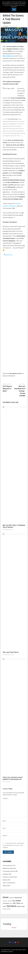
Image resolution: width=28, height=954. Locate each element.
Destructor (18, 897)
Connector (11, 897)
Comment (6, 798)
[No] (26, 6)
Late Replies (6, 903)
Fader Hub (10, 900)
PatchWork (11, 906)
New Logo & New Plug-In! (11, 652)
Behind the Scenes (8, 868)
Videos (5, 885)
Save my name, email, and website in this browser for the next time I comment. (13, 845)
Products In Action (8, 877)
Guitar (18, 900)
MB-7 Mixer (16, 903)
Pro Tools (4, 908)
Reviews (5, 880)
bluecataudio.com (8, 56)
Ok (14, 9)
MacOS (11, 903)
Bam (11, 951)
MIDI (22, 903)
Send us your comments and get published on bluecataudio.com (13, 778)
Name (4, 821)
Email (5, 828)
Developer (6, 874)
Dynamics (5, 900)
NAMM (4, 906)
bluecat (7, 26)
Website (5, 835)
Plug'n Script (21, 906)
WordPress (5, 951)
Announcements (7, 865)
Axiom (6, 897)
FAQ (13, 901)
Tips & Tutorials (7, 883)
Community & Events (9, 871)
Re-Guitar (8, 908)
